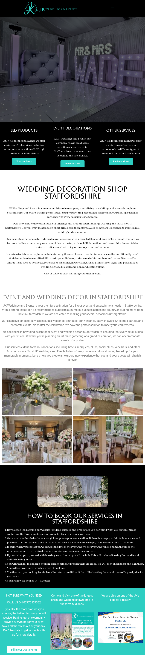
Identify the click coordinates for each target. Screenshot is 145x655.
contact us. (13, 534)
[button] (112, 8)
